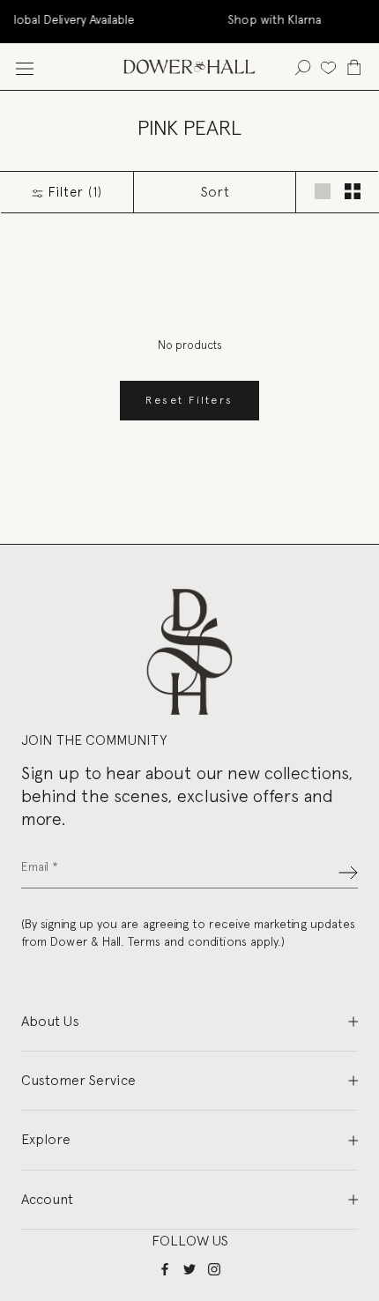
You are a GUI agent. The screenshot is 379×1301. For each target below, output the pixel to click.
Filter (73, 192)
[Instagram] (214, 1269)
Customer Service (78, 1080)
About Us (50, 1021)
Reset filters (189, 400)
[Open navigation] (24, 66)
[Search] (303, 66)
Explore (46, 1139)
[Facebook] (165, 1269)
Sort (215, 191)
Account (47, 1199)
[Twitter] (189, 1269)
